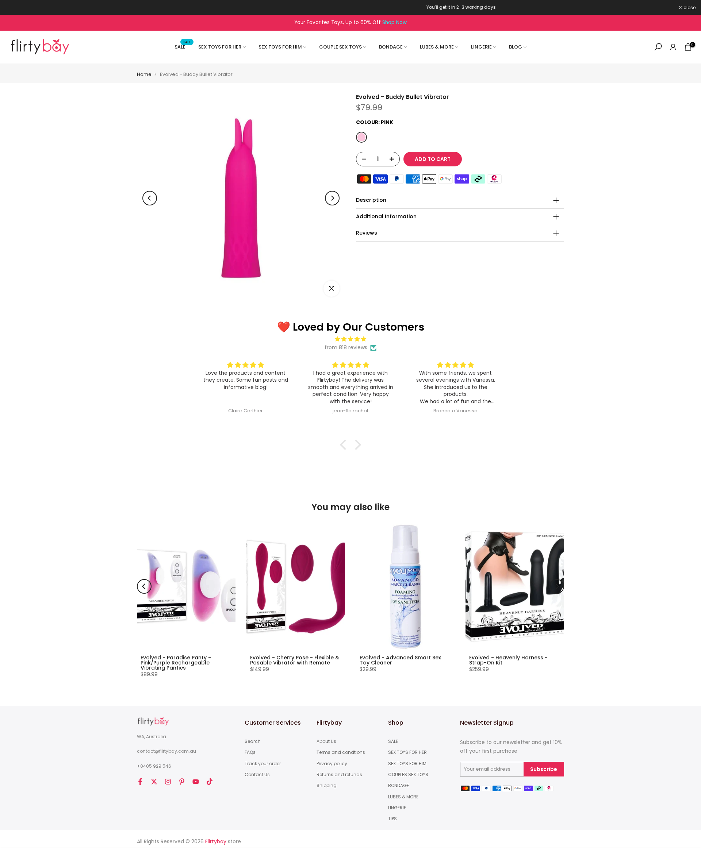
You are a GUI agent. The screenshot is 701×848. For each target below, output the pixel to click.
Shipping (327, 786)
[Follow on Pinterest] (182, 781)
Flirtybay (215, 841)
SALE (183, 46)
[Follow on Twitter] (154, 781)
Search (253, 741)
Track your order (263, 764)
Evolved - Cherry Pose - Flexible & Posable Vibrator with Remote (294, 660)
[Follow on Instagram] (168, 781)
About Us (326, 741)
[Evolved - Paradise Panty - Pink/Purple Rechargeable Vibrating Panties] (186, 587)
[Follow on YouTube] (195, 781)
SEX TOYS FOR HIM (280, 46)
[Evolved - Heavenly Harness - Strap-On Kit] (515, 587)
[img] (350, 339)
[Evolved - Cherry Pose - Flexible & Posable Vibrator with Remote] (295, 587)
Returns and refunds (339, 775)
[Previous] (149, 198)
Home (144, 74)
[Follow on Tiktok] (209, 781)
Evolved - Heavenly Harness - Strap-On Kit (508, 660)
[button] (345, 445)
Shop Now (394, 22)
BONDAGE (391, 46)
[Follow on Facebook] (140, 781)
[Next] (332, 198)
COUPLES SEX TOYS (408, 775)
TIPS (392, 819)
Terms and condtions (341, 752)
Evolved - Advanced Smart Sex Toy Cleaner (400, 660)
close (15, 7)
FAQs (250, 752)
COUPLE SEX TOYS (340, 46)
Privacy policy (332, 764)
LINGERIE (481, 46)
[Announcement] (350, 7)
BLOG (515, 46)
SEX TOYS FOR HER (219, 46)
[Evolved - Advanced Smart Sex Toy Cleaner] (405, 587)
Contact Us (257, 775)
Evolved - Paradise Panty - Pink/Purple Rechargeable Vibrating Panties (176, 662)
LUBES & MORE (437, 46)
